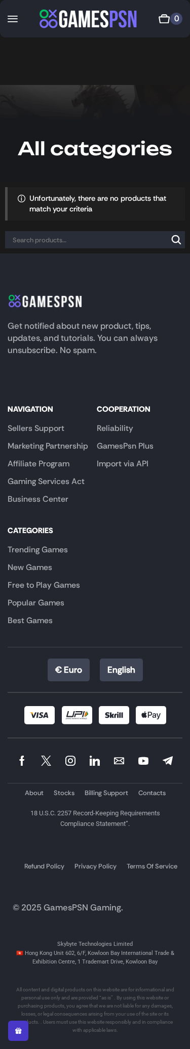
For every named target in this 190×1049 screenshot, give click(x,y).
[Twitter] (46, 761)
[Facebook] (22, 761)
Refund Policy (44, 866)
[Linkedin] (95, 761)
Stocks (64, 793)
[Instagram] (70, 761)
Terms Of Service (152, 866)
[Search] (176, 239)
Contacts (152, 793)
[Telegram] (168, 761)
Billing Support (106, 793)
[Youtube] (143, 761)
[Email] (119, 761)
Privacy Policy (95, 866)
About (34, 793)
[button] (13, 19)
